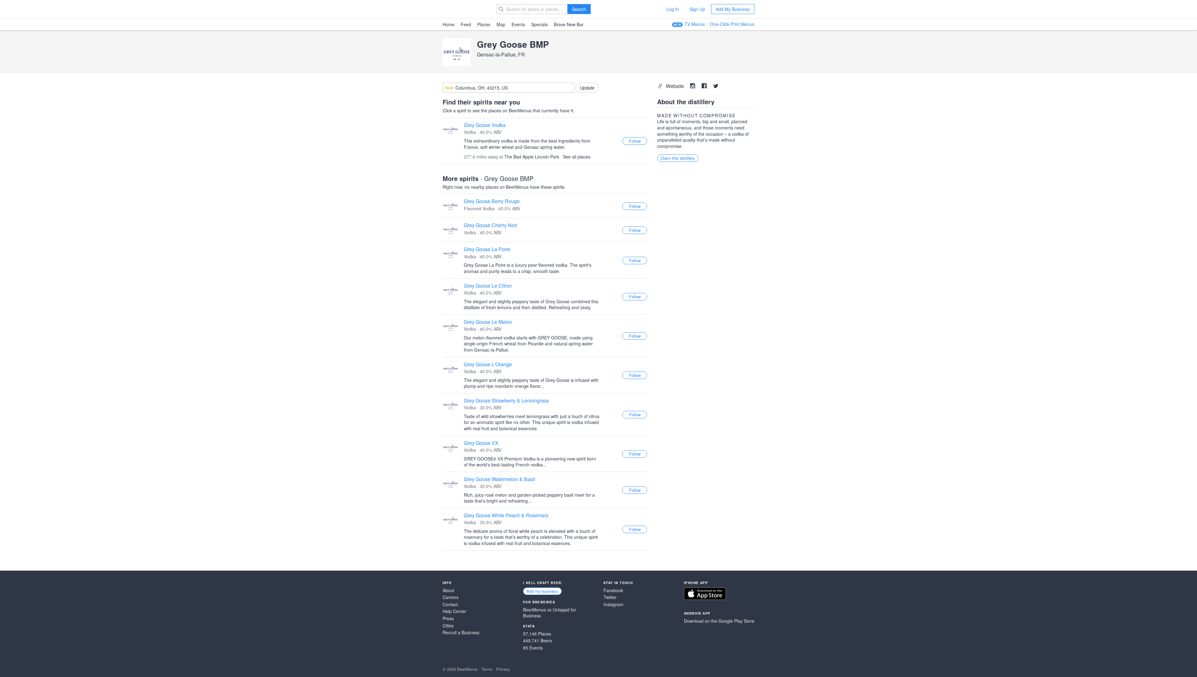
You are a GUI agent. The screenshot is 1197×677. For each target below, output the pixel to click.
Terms (487, 669)
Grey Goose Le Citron (488, 285)
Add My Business (733, 9)
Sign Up (697, 9)
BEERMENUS (465, 9)
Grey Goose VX (481, 442)
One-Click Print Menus (732, 24)
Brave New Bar (569, 24)
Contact (450, 604)
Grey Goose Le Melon (488, 321)
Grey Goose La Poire (487, 249)
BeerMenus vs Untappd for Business (549, 613)
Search (579, 9)
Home (448, 24)
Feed (466, 24)
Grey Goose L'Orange (488, 364)
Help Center (454, 611)
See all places (576, 156)
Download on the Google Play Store (719, 621)
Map (501, 24)
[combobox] (508, 88)
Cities (448, 626)
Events (518, 24)
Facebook (613, 590)
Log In (672, 9)
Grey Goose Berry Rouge (492, 201)
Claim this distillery (678, 158)
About (448, 590)
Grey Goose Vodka (485, 125)
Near (449, 87)
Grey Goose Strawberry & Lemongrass (506, 400)
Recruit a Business (461, 633)
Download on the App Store (705, 593)
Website (675, 86)
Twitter (610, 597)
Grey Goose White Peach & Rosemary (506, 515)
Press (448, 618)
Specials (539, 24)
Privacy (503, 669)
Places (483, 24)
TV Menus (695, 24)
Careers (451, 597)
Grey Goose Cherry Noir (490, 225)
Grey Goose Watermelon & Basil (499, 479)
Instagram (613, 604)
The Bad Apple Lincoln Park (531, 156)
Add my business (542, 591)
